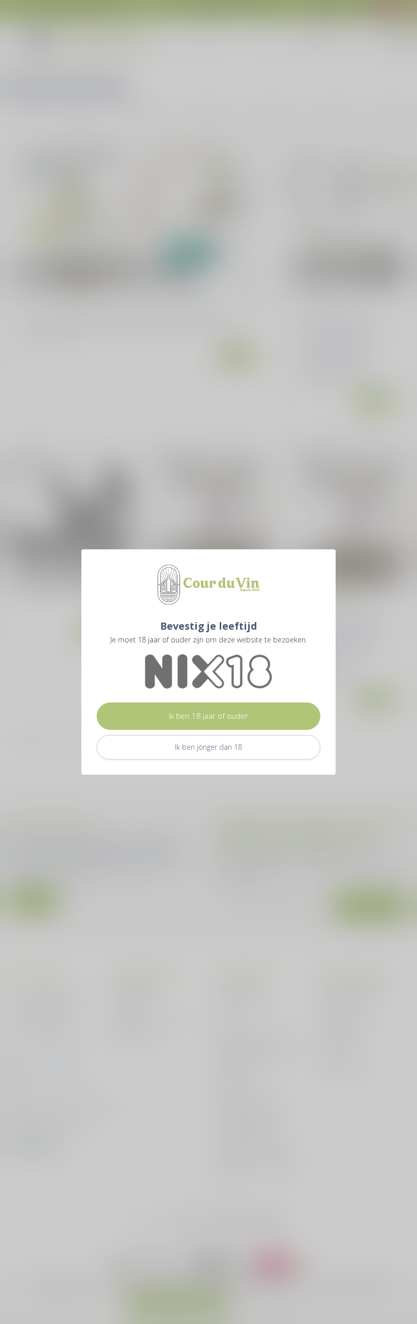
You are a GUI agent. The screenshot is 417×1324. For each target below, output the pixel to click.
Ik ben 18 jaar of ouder (208, 716)
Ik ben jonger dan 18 (208, 747)
